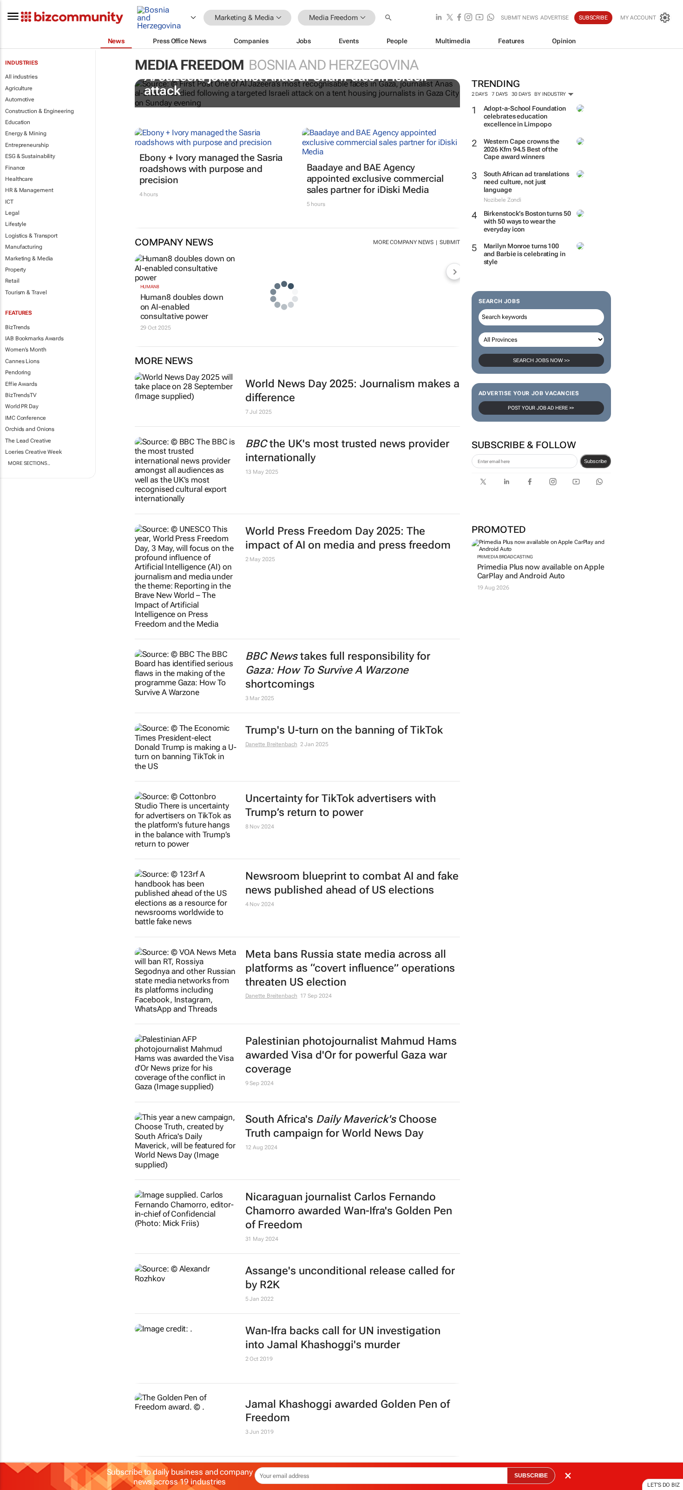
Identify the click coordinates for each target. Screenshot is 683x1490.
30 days (521, 94)
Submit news (519, 17)
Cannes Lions (22, 361)
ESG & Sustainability (30, 156)
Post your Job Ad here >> (541, 408)
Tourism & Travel (25, 292)
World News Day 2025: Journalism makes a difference (352, 390)
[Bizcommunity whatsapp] (490, 18)
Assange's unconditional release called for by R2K (350, 1278)
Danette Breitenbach (271, 744)
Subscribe (595, 461)
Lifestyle (15, 224)
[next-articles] (454, 271)
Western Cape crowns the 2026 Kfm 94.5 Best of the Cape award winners (522, 149)
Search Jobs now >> (541, 360)
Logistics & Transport (31, 235)
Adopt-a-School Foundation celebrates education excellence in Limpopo (525, 116)
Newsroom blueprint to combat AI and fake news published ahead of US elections (352, 883)
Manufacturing (23, 247)
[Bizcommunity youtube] (479, 18)
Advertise (554, 17)
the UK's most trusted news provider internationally (347, 450)
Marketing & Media (29, 258)
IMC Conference (25, 418)
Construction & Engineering (39, 111)
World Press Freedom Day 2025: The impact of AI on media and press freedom (348, 538)
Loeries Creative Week (33, 452)
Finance (15, 168)
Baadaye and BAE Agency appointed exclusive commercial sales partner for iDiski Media (375, 178)
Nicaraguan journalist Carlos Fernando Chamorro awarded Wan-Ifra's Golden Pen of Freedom (348, 1211)
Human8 (149, 286)
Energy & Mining (25, 133)
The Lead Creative (28, 440)
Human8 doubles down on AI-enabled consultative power (181, 306)
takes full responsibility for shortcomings (337, 670)
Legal (12, 213)
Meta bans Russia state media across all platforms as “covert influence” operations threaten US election (350, 968)
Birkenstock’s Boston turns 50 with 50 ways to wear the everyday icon (527, 221)
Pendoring (18, 372)
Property (15, 269)
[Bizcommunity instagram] (468, 18)
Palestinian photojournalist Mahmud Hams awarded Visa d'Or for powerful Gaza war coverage (351, 1055)
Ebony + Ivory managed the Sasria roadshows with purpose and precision (211, 168)
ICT (9, 202)
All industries (21, 76)
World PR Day (22, 406)
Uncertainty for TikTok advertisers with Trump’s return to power (340, 805)
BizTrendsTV (21, 395)
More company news (403, 242)
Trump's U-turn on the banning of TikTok (344, 730)
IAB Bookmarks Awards (34, 338)
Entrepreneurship (26, 145)
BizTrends (17, 327)
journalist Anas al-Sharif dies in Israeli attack (285, 83)
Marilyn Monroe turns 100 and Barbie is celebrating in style (524, 253)
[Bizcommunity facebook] (459, 18)
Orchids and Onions (29, 429)
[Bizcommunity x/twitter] (449, 18)
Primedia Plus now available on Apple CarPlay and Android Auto (540, 571)
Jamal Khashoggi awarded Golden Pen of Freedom (347, 1411)
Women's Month (25, 349)
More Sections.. (29, 463)
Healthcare (19, 179)
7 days (500, 94)
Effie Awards (21, 384)
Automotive (19, 99)
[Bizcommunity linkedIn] (438, 18)
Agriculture (19, 88)
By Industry (550, 94)
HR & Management (29, 190)
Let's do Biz (663, 1485)
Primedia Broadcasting (505, 556)
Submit (450, 242)
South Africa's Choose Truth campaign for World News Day (341, 1126)
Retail (12, 281)
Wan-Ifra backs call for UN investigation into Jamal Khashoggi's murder (342, 1337)
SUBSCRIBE (531, 1475)
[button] (389, 18)
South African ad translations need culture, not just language (526, 181)
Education (17, 122)
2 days (480, 94)
